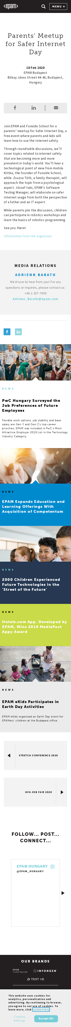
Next (63, 893)
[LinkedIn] (18, 331)
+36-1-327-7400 (36, 293)
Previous (7, 893)
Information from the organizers (28, 236)
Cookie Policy (41, 1009)
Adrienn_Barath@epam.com (35, 299)
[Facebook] (7, 331)
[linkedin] (34, 108)
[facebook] (15, 108)
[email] (56, 108)
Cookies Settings (19, 1018)
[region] (35, 1008)
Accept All (46, 1018)
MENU (57, 6)
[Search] (43, 6)
